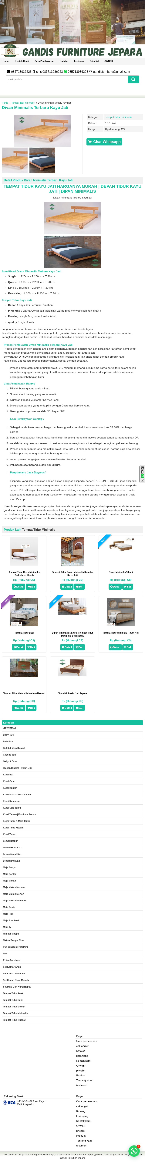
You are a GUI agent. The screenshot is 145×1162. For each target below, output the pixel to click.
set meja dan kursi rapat (17, 986)
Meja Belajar (9, 867)
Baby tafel (8, 735)
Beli (32, 586)
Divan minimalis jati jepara (72, 693)
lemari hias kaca (12, 847)
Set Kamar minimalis (14, 973)
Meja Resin (9, 907)
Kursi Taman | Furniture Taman (19, 814)
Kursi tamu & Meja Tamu (16, 821)
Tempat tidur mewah (14, 1006)
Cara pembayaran (44, 61)
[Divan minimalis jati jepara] (72, 675)
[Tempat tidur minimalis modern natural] (24, 676)
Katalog (64, 61)
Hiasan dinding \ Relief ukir (17, 768)
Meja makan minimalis (15, 900)
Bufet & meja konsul (14, 748)
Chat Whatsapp (106, 142)
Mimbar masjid (11, 933)
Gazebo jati (9, 754)
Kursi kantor (10, 788)
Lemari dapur (10, 841)
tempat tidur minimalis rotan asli (121, 632)
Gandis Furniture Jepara (72, 1158)
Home (6, 61)
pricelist (94, 61)
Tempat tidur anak (13, 993)
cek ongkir (82, 1045)
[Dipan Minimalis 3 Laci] (121, 552)
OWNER (108, 61)
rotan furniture (11, 960)
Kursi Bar (8, 774)
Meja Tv (7, 927)
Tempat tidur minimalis (23, 103)
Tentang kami (84, 1080)
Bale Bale (8, 741)
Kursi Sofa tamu (12, 807)
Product (81, 1075)
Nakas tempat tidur (14, 940)
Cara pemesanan (86, 1040)
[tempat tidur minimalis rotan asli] (121, 625)
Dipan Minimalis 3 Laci (121, 572)
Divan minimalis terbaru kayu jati (35, 107)
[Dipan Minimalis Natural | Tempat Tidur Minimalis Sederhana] (72, 614)
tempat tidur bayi (12, 1000)
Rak (5, 953)
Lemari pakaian (11, 861)
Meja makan (9, 880)
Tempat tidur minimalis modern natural (24, 693)
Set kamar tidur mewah (16, 980)
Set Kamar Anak (12, 967)
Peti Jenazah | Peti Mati (15, 947)
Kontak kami (22, 61)
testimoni (79, 61)
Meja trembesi (11, 920)
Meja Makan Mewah (13, 894)
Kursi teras (9, 834)
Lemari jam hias (12, 854)
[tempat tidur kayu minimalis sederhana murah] (24, 564)
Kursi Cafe (9, 781)
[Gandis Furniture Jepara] (72, 56)
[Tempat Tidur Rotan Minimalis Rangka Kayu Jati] (72, 564)
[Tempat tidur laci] (24, 625)
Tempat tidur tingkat (14, 1020)
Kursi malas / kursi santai (17, 794)
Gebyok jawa (10, 761)
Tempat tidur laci (24, 632)
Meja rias (8, 914)
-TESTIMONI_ (10, 728)
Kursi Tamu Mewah (13, 827)
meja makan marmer (14, 887)
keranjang (82, 1055)
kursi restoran (11, 801)
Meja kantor (9, 874)
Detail (20, 586)
